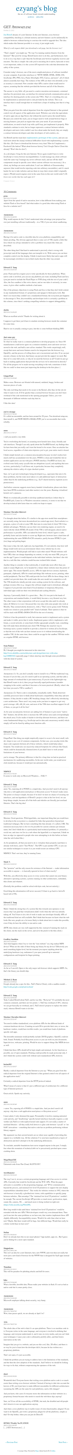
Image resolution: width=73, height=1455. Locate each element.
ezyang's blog (36, 8)
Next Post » (63, 1442)
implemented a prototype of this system (42, 137)
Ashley (53, 1451)
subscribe (39, 16)
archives (31, 16)
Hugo (37, 1451)
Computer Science (9, 181)
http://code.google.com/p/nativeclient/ (18, 986)
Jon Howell (8, 34)
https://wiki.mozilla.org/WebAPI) (17, 1204)
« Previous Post (11, 1442)
